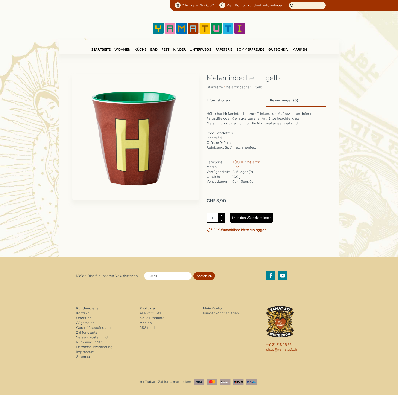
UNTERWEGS (200, 49)
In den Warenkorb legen (254, 217)
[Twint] (238, 382)
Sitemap (83, 357)
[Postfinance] (225, 382)
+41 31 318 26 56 (279, 345)
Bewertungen (284, 100)
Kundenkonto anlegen (221, 313)
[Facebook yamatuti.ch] (270, 275)
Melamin (253, 162)
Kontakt (82, 313)
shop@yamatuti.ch (281, 349)
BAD (154, 49)
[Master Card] (212, 382)
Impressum (85, 352)
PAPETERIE (223, 49)
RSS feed (147, 328)
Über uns (83, 318)
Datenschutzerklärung (94, 347)
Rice (236, 167)
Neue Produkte (152, 318)
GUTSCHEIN (278, 49)
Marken (299, 49)
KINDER (179, 49)
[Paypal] (251, 382)
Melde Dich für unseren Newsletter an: (107, 276)
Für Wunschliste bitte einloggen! (240, 230)
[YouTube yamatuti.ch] (282, 275)
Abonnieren (204, 276)
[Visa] (199, 382)
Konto (254, 5)
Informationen (218, 100)
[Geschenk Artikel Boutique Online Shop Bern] (199, 33)
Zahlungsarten (88, 332)
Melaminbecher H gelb (243, 87)
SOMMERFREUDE (250, 49)
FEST (165, 49)
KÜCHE (140, 49)
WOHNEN (122, 49)
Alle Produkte (151, 313)
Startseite (101, 49)
